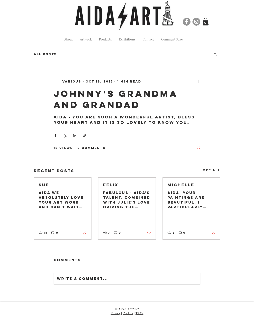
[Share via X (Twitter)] (65, 135)
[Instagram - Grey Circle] (196, 22)
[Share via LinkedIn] (75, 135)
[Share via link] (85, 135)
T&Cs (139, 313)
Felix (110, 184)
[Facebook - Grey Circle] (186, 22)
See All (211, 170)
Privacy (115, 313)
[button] (205, 21)
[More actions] (198, 81)
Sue (44, 184)
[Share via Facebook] (55, 135)
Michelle (180, 184)
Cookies (128, 313)
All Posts (45, 54)
